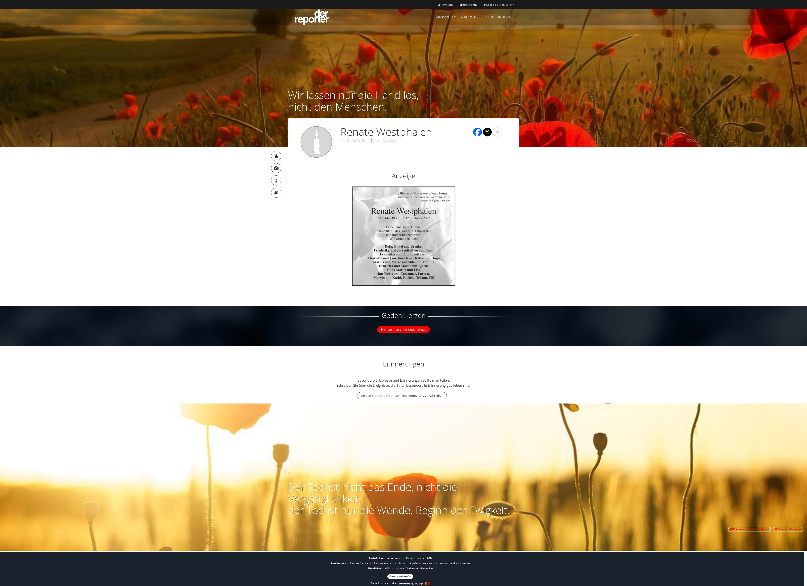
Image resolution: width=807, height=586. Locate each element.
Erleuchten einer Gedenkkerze (404, 330)
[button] (497, 132)
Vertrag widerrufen (400, 576)
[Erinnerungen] (276, 193)
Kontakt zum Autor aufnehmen (751, 529)
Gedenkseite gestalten (499, 5)
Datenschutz (413, 558)
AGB (429, 558)
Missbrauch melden (789, 529)
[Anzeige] (276, 168)
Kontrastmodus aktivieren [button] (455, 563)
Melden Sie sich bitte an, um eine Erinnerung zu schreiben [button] (401, 396)
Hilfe (387, 568)
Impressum (393, 558)
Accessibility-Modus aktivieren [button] (416, 563)
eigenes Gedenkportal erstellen (414, 568)
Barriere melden (383, 563)
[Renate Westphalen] (276, 156)
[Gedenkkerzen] (276, 180)
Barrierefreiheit (359, 563)
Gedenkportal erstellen (385, 583)
